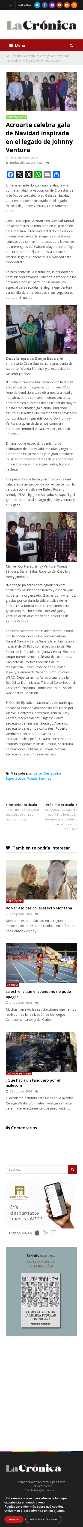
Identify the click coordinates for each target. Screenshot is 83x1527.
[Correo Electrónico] (67, 5)
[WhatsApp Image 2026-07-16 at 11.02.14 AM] (41, 1335)
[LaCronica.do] (41, 31)
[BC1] (40, 1237)
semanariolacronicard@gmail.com (41, 1482)
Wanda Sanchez (39, 778)
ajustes (59, 1511)
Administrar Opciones (43, 1519)
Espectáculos (15, 778)
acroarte (35, 773)
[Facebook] (45, 5)
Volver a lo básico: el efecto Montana (39, 908)
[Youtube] (59, 5)
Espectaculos (16, 117)
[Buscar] (71, 45)
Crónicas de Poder (19, 1073)
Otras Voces (15, 901)
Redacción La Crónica (26, 162)
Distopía (12, 984)
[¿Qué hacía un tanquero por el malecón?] (41, 1052)
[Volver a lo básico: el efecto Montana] (41, 880)
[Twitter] (37, 5)
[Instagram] (52, 5)
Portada (16, 56)
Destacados (53, 773)
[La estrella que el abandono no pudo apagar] (41, 963)
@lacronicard (42, 1486)
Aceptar (14, 1519)
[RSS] (74, 5)
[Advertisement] (41, 1385)
